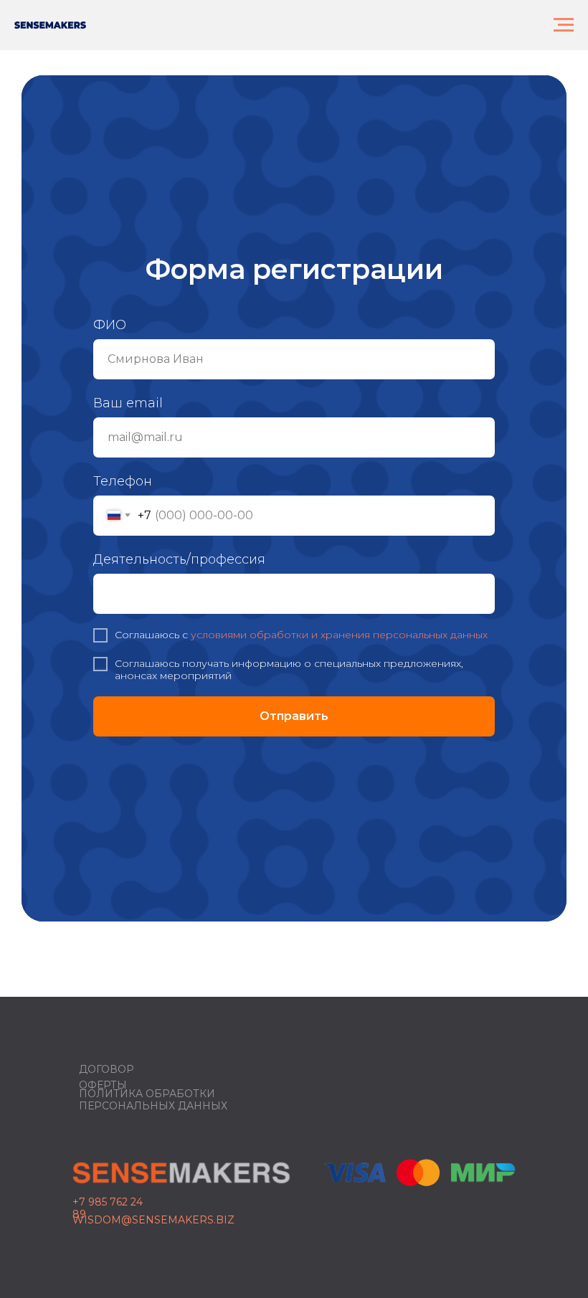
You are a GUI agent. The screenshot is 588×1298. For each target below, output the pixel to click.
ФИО (109, 551)
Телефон (122, 707)
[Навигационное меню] (564, 25)
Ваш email (128, 629)
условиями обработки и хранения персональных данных (339, 860)
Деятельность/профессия (179, 785)
